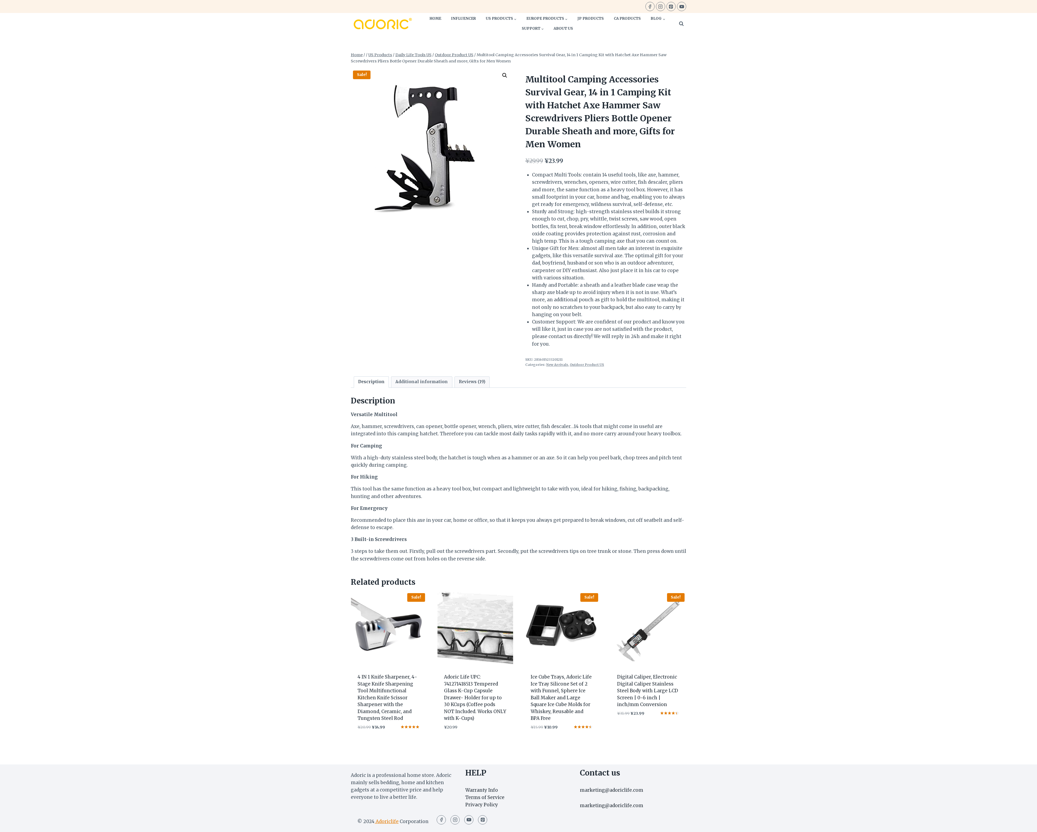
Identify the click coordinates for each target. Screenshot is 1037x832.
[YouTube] (681, 6)
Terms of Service (484, 797)
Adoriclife (387, 821)
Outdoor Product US (587, 365)
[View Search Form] (681, 24)
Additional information (421, 381)
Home (435, 18)
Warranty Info (481, 790)
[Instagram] (660, 6)
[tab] (371, 382)
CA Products (627, 18)
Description (371, 381)
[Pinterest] (671, 6)
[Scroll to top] (1023, 823)
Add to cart (631, 729)
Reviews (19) (472, 381)
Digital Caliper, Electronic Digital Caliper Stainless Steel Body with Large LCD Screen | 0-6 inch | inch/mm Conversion (647, 690)
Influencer (463, 18)
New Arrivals (557, 365)
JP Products (590, 18)
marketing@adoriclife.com (611, 790)
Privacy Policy (481, 805)
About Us (563, 28)
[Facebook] (650, 6)
